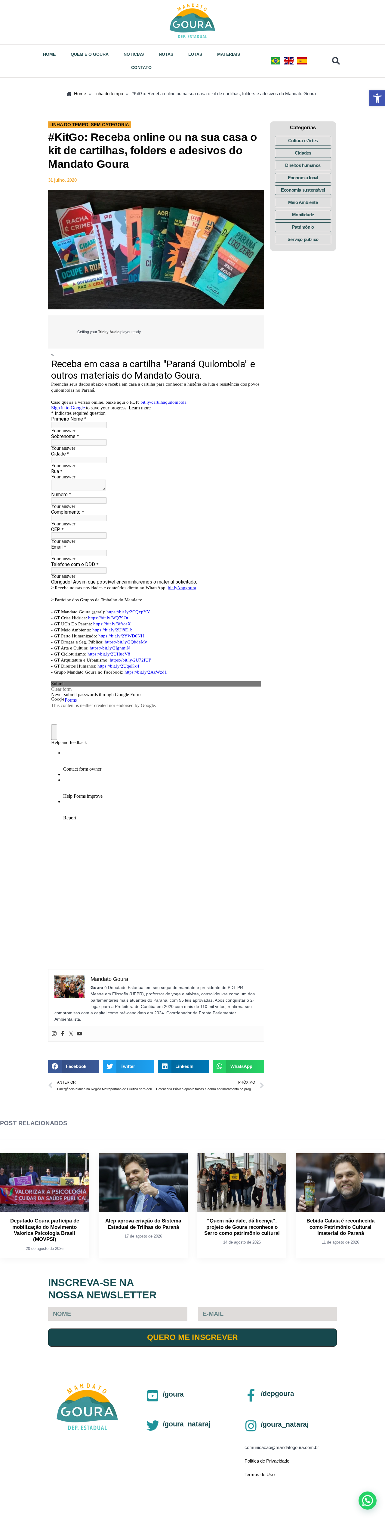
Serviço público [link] (303, 239)
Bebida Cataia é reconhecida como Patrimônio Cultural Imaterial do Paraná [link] (340, 1227)
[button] (73, 1066)
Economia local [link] (303, 177)
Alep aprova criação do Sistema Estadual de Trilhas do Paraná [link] (143, 1224)
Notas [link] (166, 54)
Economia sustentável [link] (303, 189)
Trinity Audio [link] (108, 332)
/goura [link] (173, 1394)
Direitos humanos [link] (303, 165)
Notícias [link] (134, 54)
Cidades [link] (303, 152)
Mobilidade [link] (303, 214)
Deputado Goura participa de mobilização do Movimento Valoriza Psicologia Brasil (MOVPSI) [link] (44, 1230)
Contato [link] (141, 67)
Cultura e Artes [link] (303, 140)
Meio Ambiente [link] (303, 202)
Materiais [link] (228, 54)
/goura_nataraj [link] (187, 1424)
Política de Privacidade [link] (267, 1460)
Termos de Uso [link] (260, 1474)
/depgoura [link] (277, 1393)
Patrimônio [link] (303, 227)
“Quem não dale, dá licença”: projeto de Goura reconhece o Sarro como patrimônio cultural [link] (242, 1227)
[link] (377, 98)
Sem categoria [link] (110, 124)
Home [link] (49, 54)
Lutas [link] (195, 54)
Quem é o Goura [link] (90, 54)
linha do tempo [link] (68, 124)
